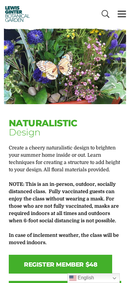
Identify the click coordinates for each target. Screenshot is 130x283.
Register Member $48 (60, 264)
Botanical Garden (15, 14)
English (85, 277)
